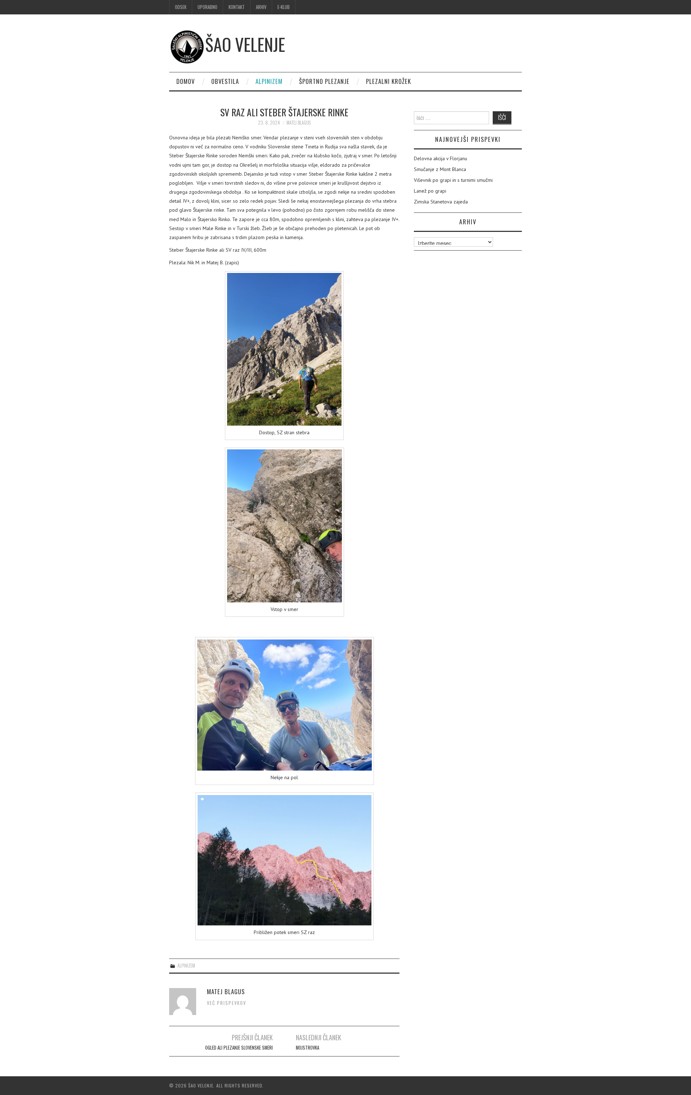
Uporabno (207, 7)
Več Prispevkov (226, 1003)
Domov (185, 81)
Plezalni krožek (388, 81)
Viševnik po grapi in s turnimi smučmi (453, 180)
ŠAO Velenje (245, 44)
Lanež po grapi (430, 191)
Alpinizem (269, 81)
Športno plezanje (324, 81)
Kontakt (237, 7)
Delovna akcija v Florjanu (440, 158)
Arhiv (261, 7)
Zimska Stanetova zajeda (441, 201)
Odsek (180, 7)
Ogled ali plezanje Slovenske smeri (239, 1047)
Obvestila (225, 81)
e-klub (283, 7)
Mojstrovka (307, 1047)
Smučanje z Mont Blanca (440, 169)
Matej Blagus (298, 122)
